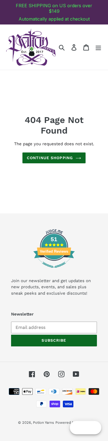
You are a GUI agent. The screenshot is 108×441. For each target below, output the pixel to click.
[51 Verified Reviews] (54, 270)
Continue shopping (50, 158)
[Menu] (98, 47)
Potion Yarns (43, 422)
